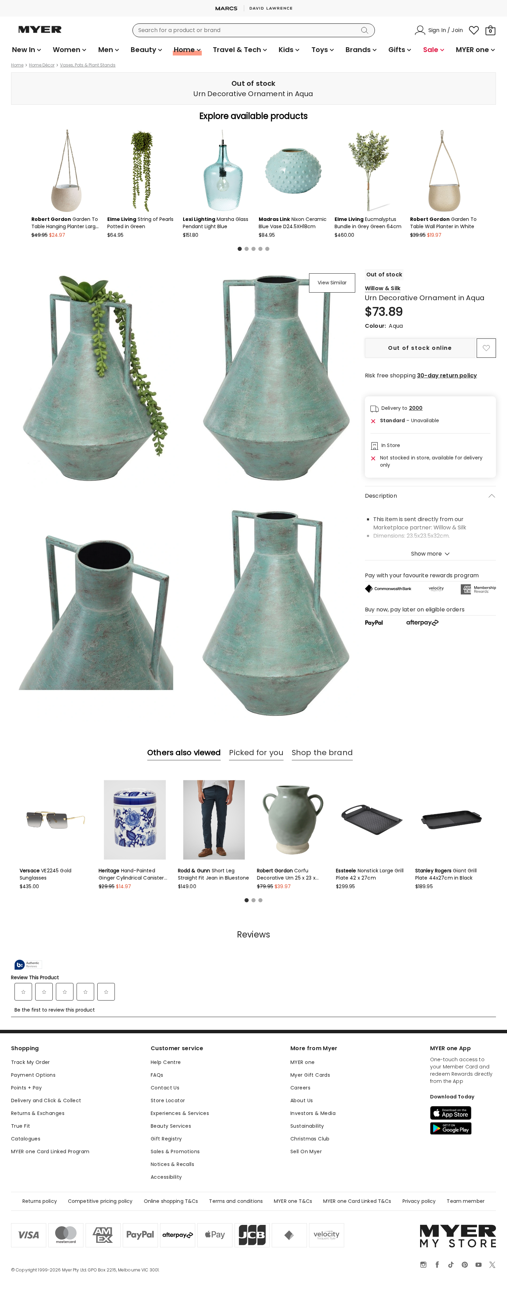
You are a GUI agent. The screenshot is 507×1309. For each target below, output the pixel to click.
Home (17, 65)
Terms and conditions (236, 1201)
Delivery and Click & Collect (46, 1100)
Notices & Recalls (172, 1164)
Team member (466, 1201)
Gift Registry (166, 1138)
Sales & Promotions (175, 1151)
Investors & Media (313, 1113)
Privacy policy (419, 1201)
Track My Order (30, 1062)
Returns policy (39, 1201)
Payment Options (33, 1075)
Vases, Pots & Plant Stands (88, 65)
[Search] (366, 30)
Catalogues (25, 1138)
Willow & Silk (382, 288)
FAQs (157, 1075)
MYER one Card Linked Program (50, 1151)
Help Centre (166, 1062)
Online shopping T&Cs (171, 1201)
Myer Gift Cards (310, 1075)
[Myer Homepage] (40, 33)
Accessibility (166, 1177)
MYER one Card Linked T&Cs (357, 1201)
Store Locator (168, 1100)
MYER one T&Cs (293, 1201)
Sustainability (307, 1126)
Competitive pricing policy (100, 1201)
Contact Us (165, 1087)
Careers (300, 1087)
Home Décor (41, 65)
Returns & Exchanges (37, 1113)
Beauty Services (171, 1126)
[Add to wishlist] (486, 348)
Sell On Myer (306, 1151)
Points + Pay (26, 1087)
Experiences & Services (180, 1113)
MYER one (302, 1062)
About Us (301, 1100)
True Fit (20, 1126)
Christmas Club (310, 1138)
